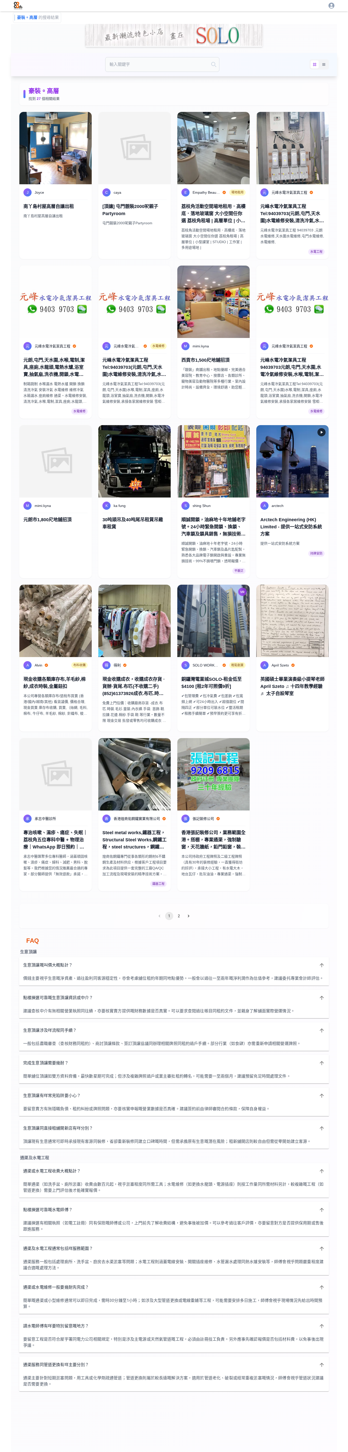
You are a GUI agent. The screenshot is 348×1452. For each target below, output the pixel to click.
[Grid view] (315, 64)
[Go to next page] (188, 916)
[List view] (324, 64)
